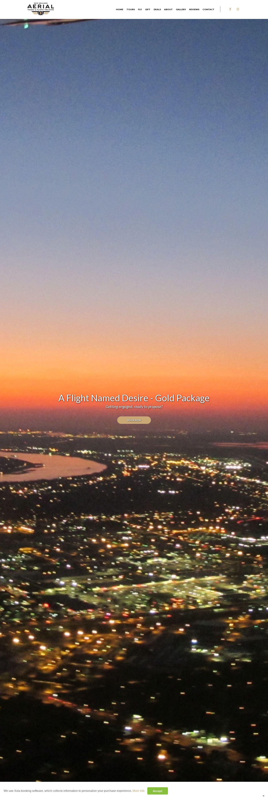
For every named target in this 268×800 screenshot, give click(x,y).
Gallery (181, 9)
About (168, 9)
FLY (140, 9)
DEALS (157, 9)
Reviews (194, 9)
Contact (208, 9)
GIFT (147, 9)
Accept (157, 791)
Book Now (134, 420)
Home (119, 9)
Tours (131, 9)
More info (139, 790)
